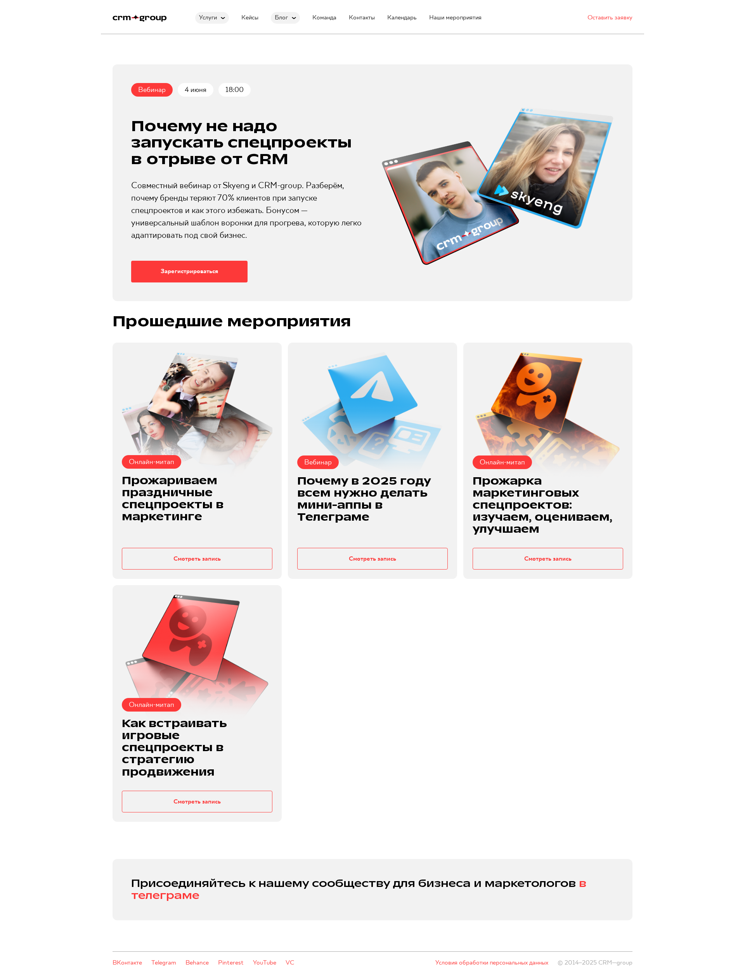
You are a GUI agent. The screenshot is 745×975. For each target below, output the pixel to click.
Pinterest (231, 962)
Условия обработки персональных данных (491, 962)
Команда (324, 17)
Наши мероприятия (455, 17)
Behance (197, 962)
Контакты (362, 17)
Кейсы (249, 17)
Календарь (402, 17)
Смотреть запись (197, 559)
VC (290, 962)
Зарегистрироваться (189, 271)
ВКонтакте (127, 962)
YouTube (264, 962)
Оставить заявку (609, 17)
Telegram (163, 962)
